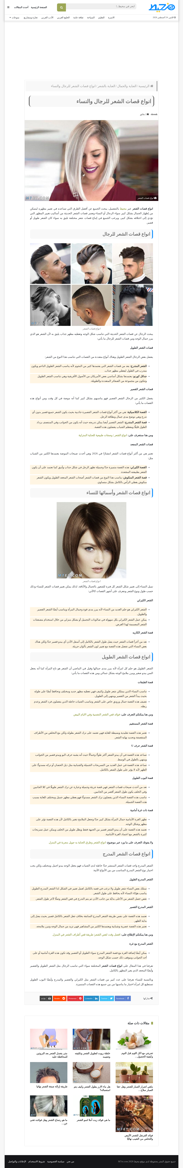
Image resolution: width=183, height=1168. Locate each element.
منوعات (15, 17)
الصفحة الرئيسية (39, 7)
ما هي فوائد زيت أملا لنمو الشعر (93, 1120)
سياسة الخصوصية (55, 1161)
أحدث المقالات (21, 7)
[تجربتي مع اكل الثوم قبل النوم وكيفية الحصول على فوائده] (134, 1039)
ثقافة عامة (78, 17)
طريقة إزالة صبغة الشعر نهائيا (51, 1086)
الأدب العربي (47, 17)
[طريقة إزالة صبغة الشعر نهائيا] (48, 1072)
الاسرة (111, 17)
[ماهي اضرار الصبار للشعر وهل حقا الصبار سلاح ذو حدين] (134, 1072)
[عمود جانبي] (8, 7)
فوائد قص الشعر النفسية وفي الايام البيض (96, 714)
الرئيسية (144, 86)
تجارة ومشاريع (31, 17)
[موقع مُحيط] (161, 7)
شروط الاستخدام (36, 1161)
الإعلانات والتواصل (17, 1161)
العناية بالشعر (106, 86)
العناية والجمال (127, 86)
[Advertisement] (91, 49)
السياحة (91, 17)
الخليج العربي (63, 17)
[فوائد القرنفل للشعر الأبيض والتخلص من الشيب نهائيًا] (134, 1113)
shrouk (154, 114)
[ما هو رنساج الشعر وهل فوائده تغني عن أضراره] (48, 1106)
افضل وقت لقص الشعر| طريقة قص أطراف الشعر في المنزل (86, 934)
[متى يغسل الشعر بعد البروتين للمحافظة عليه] (48, 1039)
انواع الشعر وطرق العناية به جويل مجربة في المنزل (77, 842)
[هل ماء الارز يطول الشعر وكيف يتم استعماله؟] (91, 1072)
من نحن (70, 1161)
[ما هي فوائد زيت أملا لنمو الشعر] (91, 1106)
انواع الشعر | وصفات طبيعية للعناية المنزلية (103, 435)
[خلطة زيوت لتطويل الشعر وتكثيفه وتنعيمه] (91, 1039)
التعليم (101, 17)
